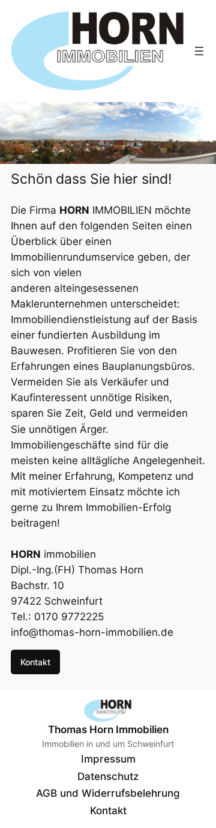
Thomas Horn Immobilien (108, 730)
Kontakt (35, 662)
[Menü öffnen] (199, 51)
